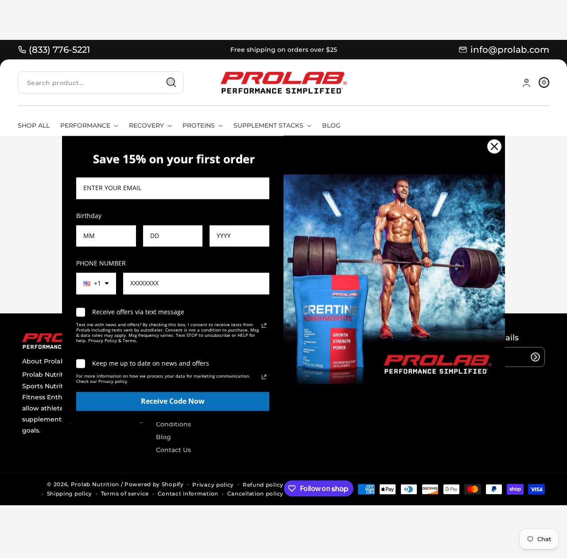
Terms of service (125, 493)
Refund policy (263, 484)
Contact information (188, 493)
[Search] (171, 82)
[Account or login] (526, 82)
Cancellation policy (255, 493)
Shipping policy (70, 493)
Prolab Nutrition (95, 484)
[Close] (494, 146)
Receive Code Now (173, 401)
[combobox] (100, 83)
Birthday (88, 215)
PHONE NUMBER (101, 263)
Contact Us (173, 450)
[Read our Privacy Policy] (264, 325)
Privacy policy (213, 484)
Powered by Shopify (154, 484)
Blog (163, 437)
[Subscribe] (535, 357)
